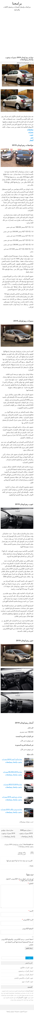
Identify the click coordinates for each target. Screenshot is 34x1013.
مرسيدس (19, 999)
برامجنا (17, 3)
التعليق (30, 883)
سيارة (11, 995)
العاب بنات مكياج (26, 993)
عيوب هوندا (28, 999)
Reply (31, 866)
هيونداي (12, 999)
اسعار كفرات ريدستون (26, 974)
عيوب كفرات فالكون (26, 967)
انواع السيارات (17, 993)
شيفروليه (8, 995)
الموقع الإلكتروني (27, 928)
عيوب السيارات (21, 997)
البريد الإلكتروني (27, 919)
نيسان (15, 999)
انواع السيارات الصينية (10, 993)
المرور (21, 993)
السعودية (3, 991)
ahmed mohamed (23, 63)
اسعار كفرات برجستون (25, 971)
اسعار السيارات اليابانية (10, 991)
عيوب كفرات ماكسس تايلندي (23, 978)
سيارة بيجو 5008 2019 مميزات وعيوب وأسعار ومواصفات (26, 833)
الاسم (31, 911)
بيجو (25, 995)
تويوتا (23, 995)
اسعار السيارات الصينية (19, 991)
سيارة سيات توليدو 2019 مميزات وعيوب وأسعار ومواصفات (8, 833)
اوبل (4, 993)
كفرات (24, 999)
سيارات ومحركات (24, 822)
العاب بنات (31, 993)
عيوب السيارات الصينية (11, 997)
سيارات (15, 995)
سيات (18, 995)
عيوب (29, 997)
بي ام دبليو (29, 995)
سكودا (20, 995)
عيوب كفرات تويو (27, 981)
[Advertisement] (17, 33)
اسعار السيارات (29, 991)
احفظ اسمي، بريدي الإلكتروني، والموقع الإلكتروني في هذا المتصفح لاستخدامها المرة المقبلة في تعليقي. (17, 941)
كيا (22, 999)
